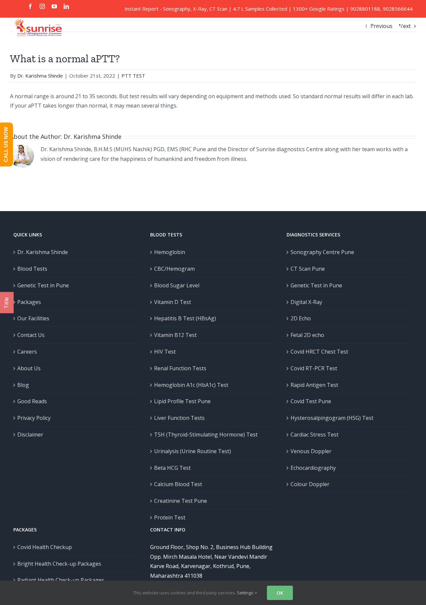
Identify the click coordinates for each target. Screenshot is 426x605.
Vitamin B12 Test (175, 335)
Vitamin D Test (172, 302)
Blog (23, 385)
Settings (245, 593)
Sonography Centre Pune (322, 252)
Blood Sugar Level (176, 285)
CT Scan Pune (308, 268)
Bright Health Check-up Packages (59, 563)
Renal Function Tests (180, 368)
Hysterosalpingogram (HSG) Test (332, 418)
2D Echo (301, 318)
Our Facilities (33, 318)
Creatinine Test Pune (180, 500)
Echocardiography (313, 467)
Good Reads (32, 401)
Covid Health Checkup (44, 547)
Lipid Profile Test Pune (182, 401)
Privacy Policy (34, 418)
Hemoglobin (169, 252)
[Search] (401, 27)
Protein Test (169, 517)
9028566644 (398, 8)
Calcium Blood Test (178, 484)
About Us (29, 368)
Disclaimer (30, 434)
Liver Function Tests (179, 418)
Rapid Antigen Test (314, 385)
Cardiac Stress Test (314, 434)
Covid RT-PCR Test (314, 368)
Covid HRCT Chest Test (319, 351)
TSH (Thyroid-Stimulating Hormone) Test (206, 434)
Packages (29, 302)
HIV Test (165, 351)
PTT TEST (133, 75)
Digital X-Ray (306, 302)
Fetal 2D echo (307, 335)
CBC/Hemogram (174, 268)
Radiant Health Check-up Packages (60, 580)
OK (280, 593)
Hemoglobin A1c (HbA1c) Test (191, 385)
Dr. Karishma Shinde (40, 75)
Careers (27, 351)
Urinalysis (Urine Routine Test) (192, 451)
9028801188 (365, 8)
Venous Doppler (311, 451)
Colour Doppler (310, 484)
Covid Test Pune (311, 401)
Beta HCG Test (172, 467)
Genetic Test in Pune (43, 285)
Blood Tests (32, 268)
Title (6, 302)
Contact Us (31, 335)
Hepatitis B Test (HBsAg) (185, 318)
